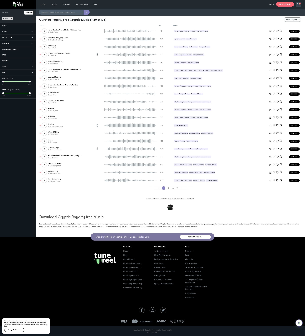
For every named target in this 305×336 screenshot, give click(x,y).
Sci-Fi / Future (193, 47)
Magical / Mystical (180, 62)
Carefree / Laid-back (181, 125)
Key (3, 72)
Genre (4, 32)
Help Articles (190, 293)
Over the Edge (53, 148)
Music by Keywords (131, 267)
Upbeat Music (160, 267)
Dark (176, 47)
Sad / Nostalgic (191, 39)
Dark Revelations (54, 179)
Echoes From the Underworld (59, 53)
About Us (189, 259)
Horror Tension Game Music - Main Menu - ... (64, 69)
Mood (4, 26)
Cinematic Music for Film (164, 271)
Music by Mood (129, 271)
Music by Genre (130, 275)
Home (125, 251)
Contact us (189, 297)
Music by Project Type (132, 279)
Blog (125, 255)
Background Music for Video (166, 259)
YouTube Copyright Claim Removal (196, 288)
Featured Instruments (10, 49)
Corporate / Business (163, 279)
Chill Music (159, 263)
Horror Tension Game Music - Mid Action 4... (64, 30)
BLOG (96, 4)
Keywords (6, 43)
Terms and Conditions (194, 267)
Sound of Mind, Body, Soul (58, 38)
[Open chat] (299, 322)
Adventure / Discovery (181, 133)
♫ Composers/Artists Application (194, 281)
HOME (43, 4)
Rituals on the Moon (56, 101)
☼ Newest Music (161, 251)
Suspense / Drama (202, 31)
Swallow (51, 124)
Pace (4, 55)
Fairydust (51, 108)
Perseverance (53, 171)
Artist (4, 67)
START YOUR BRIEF (195, 237)
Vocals (5, 61)
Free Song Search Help (132, 283)
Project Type (7, 37)
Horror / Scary (179, 31)
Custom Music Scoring (132, 287)
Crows (50, 140)
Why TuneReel (81, 4)
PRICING (66, 4)
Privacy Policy (191, 263)
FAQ (187, 255)
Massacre (51, 116)
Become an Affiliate (193, 275)
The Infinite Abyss (54, 163)
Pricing (188, 251)
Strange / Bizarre (190, 31)
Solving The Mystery (55, 61)
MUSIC (54, 4)
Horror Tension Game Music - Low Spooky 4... (65, 155)
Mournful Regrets (54, 77)
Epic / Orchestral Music (164, 283)
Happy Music (159, 275)
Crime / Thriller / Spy (181, 70)
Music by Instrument (131, 263)
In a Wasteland (53, 93)
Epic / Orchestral (180, 39)
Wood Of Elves (53, 132)
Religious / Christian (185, 55)
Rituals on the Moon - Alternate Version (63, 85)
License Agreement (193, 271)
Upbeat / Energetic (201, 149)
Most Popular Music (162, 255)
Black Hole (52, 46)
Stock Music (128, 259)
